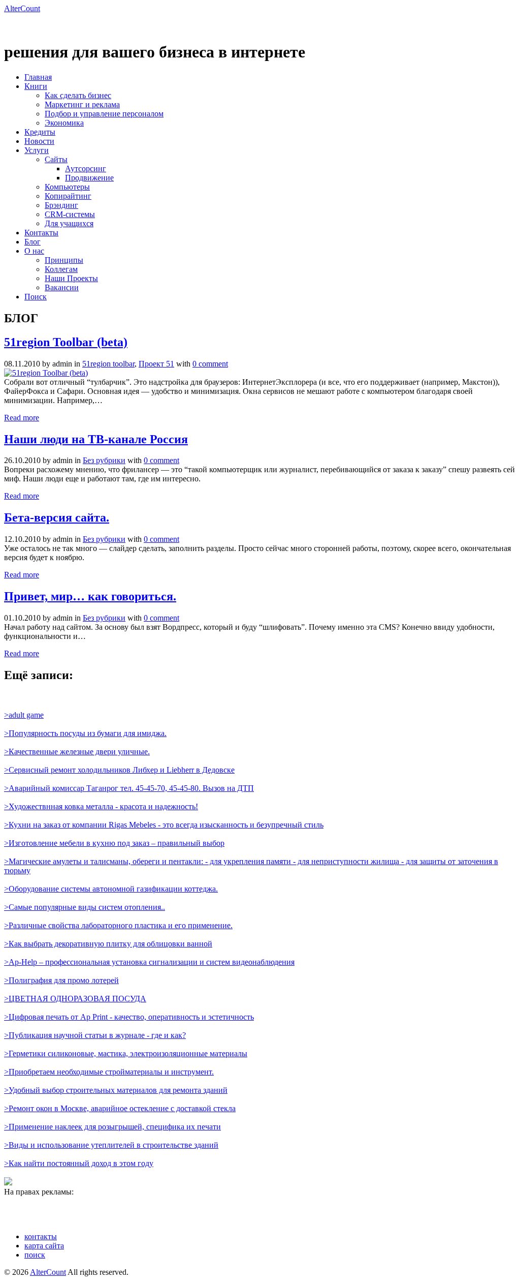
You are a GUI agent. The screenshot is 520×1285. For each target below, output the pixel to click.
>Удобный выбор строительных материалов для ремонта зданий (116, 1090)
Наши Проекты (71, 278)
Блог (32, 241)
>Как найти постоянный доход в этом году (78, 1163)
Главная (38, 77)
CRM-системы (70, 214)
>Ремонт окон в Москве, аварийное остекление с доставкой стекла (120, 1108)
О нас (34, 251)
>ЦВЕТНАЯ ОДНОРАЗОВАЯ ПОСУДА (75, 998)
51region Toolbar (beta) (65, 342)
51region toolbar (108, 363)
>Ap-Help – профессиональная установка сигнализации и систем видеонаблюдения (149, 962)
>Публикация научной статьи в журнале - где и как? (95, 1035)
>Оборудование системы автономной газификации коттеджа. (111, 888)
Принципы (64, 260)
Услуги (36, 150)
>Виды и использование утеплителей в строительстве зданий (111, 1145)
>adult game (24, 715)
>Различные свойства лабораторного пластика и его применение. (118, 925)
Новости (39, 141)
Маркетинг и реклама (82, 104)
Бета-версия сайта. (56, 517)
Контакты (41, 232)
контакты (40, 1236)
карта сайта (44, 1245)
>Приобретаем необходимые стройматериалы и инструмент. (109, 1071)
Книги (35, 86)
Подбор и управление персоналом (104, 113)
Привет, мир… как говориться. (90, 596)
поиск (34, 1254)
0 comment (210, 363)
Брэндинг (61, 205)
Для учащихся (69, 223)
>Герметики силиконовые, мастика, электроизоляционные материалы (125, 1053)
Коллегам (61, 269)
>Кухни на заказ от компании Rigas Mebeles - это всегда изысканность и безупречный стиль (163, 824)
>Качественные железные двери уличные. (77, 751)
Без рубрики (104, 460)
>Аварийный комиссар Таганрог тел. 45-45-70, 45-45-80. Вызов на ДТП (129, 788)
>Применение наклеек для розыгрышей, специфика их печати (112, 1126)
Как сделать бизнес (78, 95)
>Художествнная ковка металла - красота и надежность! (101, 806)
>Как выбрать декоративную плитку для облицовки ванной (108, 943)
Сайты (56, 159)
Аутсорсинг (85, 168)
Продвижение (89, 177)
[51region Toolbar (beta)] (46, 373)
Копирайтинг (68, 196)
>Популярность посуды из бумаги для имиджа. (85, 733)
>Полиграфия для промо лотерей (61, 980)
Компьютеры (67, 186)
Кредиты (39, 132)
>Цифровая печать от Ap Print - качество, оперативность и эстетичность (129, 1017)
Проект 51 (156, 363)
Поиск (35, 296)
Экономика (64, 122)
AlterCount (22, 8)
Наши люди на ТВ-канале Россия (96, 439)
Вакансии (62, 287)
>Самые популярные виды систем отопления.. (84, 907)
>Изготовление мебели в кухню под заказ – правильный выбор (114, 843)
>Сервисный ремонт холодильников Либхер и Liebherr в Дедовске (119, 770)
